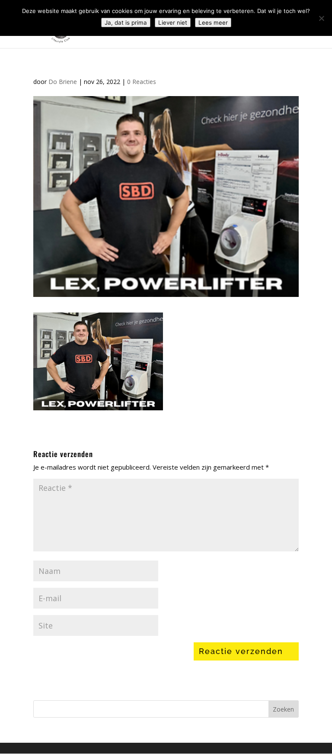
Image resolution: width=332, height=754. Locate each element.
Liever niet (172, 22)
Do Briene (62, 81)
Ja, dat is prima (126, 22)
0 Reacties (141, 81)
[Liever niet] (321, 18)
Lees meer (213, 22)
